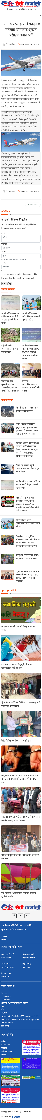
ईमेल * (3, 251)
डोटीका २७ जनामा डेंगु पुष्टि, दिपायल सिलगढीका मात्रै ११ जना (17, 666)
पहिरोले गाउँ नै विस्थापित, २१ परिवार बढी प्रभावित (9, 349)
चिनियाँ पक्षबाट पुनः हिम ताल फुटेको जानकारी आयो (27, 409)
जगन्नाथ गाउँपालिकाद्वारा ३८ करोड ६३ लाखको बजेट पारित (31, 386)
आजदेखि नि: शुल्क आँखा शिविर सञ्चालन (14, 1003)
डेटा (2, 1006)
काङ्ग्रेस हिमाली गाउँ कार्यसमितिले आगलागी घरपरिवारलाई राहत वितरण (20, 819)
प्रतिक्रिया (4, 233)
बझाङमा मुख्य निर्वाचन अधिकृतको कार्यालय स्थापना (20, 857)
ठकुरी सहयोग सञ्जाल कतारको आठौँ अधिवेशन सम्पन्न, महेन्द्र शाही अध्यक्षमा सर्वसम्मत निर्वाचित (27, 576)
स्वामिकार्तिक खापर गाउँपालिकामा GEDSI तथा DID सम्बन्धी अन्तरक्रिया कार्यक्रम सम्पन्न (31, 352)
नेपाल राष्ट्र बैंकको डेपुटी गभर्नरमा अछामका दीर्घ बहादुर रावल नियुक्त (27, 468)
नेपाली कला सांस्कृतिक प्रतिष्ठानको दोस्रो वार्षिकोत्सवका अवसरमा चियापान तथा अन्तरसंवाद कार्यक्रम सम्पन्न (28, 541)
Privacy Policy (6, 1051)
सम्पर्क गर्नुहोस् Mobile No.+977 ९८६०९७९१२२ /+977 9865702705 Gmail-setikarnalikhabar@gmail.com (20, 1018)
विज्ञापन (4, 1013)
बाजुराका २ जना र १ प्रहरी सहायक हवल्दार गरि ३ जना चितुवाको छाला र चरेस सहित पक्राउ (19, 778)
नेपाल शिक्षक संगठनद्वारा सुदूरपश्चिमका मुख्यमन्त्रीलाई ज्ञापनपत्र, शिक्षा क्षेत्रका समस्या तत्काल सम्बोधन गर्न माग (27, 429)
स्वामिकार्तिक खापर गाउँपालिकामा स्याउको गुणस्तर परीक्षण (31, 317)
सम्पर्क (3, 1054)
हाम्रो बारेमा (5, 1026)
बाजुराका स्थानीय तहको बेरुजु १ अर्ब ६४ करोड (18, 628)
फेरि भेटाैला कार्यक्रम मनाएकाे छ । (16, 741)
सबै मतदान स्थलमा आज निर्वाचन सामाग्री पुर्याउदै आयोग (18, 895)
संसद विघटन (34, 204)
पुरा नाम (4, 244)
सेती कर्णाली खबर (7, 1022)
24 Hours (5, 993)
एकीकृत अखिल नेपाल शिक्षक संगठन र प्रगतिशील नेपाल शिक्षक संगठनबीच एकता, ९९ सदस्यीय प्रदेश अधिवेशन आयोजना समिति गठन (27, 449)
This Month (5, 996)
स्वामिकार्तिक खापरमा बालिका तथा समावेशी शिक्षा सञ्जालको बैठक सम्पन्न (10, 318)
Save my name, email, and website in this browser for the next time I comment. (19, 276)
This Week (5, 999)
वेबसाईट (4, 262)
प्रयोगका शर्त (5, 1044)
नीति (2, 1009)
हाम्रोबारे (4, 1041)
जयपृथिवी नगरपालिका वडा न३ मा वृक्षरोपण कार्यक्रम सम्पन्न (27, 556)
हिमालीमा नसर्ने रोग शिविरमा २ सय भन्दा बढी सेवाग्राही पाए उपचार (20, 704)
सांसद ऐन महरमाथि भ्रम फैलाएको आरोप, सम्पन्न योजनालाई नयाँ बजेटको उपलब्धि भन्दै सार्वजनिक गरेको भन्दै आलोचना (27, 504)
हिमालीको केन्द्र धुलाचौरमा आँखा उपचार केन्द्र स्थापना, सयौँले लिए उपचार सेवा (10, 386)
